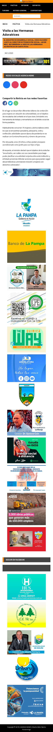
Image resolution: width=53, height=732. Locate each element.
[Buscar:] (26, 16)
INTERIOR (24, 5)
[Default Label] (23, 84)
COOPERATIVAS (36, 10)
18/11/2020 (9, 53)
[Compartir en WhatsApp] (16, 103)
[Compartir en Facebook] (5, 103)
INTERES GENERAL (19, 10)
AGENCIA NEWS (26, 727)
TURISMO (5, 10)
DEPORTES (36, 5)
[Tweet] (10, 103)
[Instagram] (15, 84)
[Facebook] (6, 84)
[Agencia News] (26, 1)
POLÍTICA (14, 5)
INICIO (4, 5)
